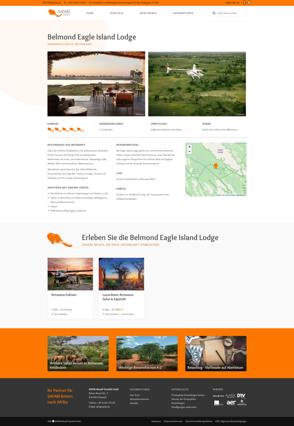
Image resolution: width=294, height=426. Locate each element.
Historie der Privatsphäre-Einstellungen (184, 401)
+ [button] (189, 147)
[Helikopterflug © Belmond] (197, 83)
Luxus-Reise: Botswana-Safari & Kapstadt (118, 297)
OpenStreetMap (230, 195)
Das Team (135, 395)
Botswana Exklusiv (64, 295)
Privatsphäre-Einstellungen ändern (188, 395)
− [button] (189, 151)
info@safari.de (54, 2)
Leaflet (218, 195)
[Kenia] (78, 353)
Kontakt (134, 403)
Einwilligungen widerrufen (184, 407)
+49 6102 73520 (77, 2)
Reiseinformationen (139, 399)
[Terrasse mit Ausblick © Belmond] (96, 83)
